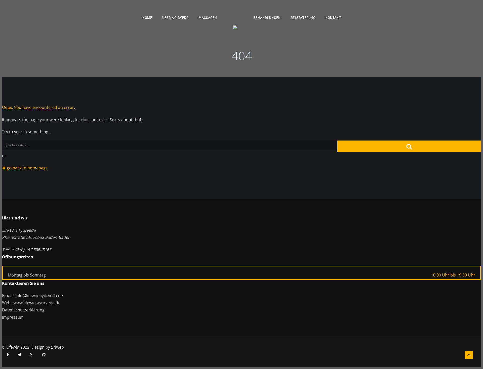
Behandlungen (267, 18)
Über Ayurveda (175, 18)
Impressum (13, 317)
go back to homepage (27, 168)
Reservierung (303, 18)
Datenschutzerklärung (23, 310)
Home (147, 18)
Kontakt (333, 18)
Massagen (208, 18)
